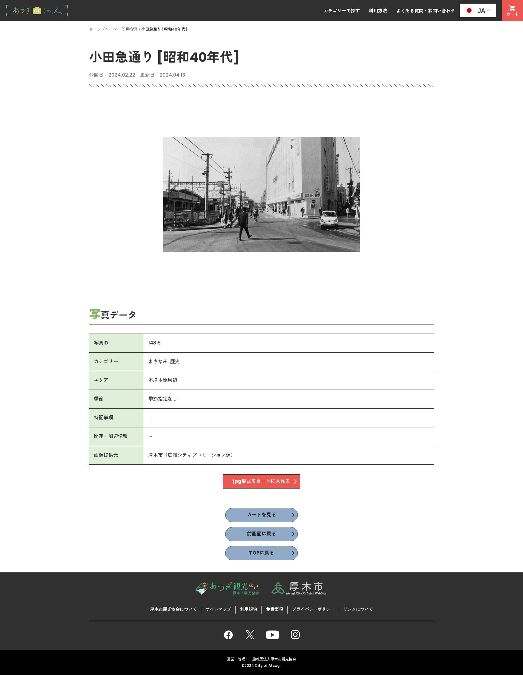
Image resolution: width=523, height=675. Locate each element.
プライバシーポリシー (313, 609)
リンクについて (358, 609)
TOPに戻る (261, 552)
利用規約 (248, 609)
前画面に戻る (261, 533)
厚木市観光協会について (173, 609)
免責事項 (274, 609)
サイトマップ (218, 609)
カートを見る (261, 514)
